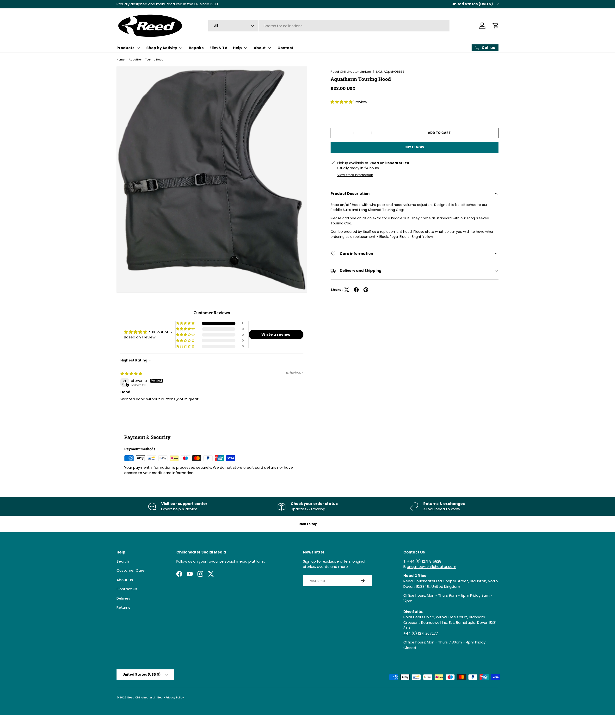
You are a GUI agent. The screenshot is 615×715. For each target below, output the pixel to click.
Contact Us (127, 588)
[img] (131, 373)
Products (126, 47)
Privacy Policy (175, 697)
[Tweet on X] (346, 289)
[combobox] (328, 25)
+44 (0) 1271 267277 (420, 633)
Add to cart (439, 133)
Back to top (307, 524)
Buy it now (414, 147)
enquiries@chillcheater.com (431, 566)
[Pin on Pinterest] (366, 289)
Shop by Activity (161, 47)
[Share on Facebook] (356, 289)
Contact (285, 47)
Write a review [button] (275, 334)
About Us (125, 579)
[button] (495, 25)
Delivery (123, 598)
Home (120, 59)
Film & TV (218, 47)
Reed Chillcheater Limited (351, 71)
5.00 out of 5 (160, 332)
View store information (355, 174)
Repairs (196, 47)
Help (237, 47)
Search (123, 561)
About (260, 47)
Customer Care (131, 570)
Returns (123, 607)
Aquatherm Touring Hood (146, 59)
